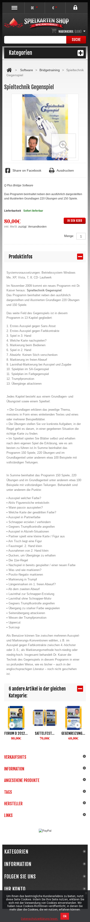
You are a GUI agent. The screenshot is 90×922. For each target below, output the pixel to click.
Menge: (69, 236)
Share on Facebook (26, 170)
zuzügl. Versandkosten (32, 226)
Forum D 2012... (16, 733)
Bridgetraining (49, 70)
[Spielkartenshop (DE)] (36, 23)
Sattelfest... (44, 733)
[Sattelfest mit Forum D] (45, 718)
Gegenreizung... (73, 733)
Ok (64, 916)
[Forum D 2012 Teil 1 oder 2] (16, 718)
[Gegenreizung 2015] (73, 718)
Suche (76, 39)
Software (26, 70)
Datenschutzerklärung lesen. (39, 918)
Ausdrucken (65, 170)
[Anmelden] (76, 5)
